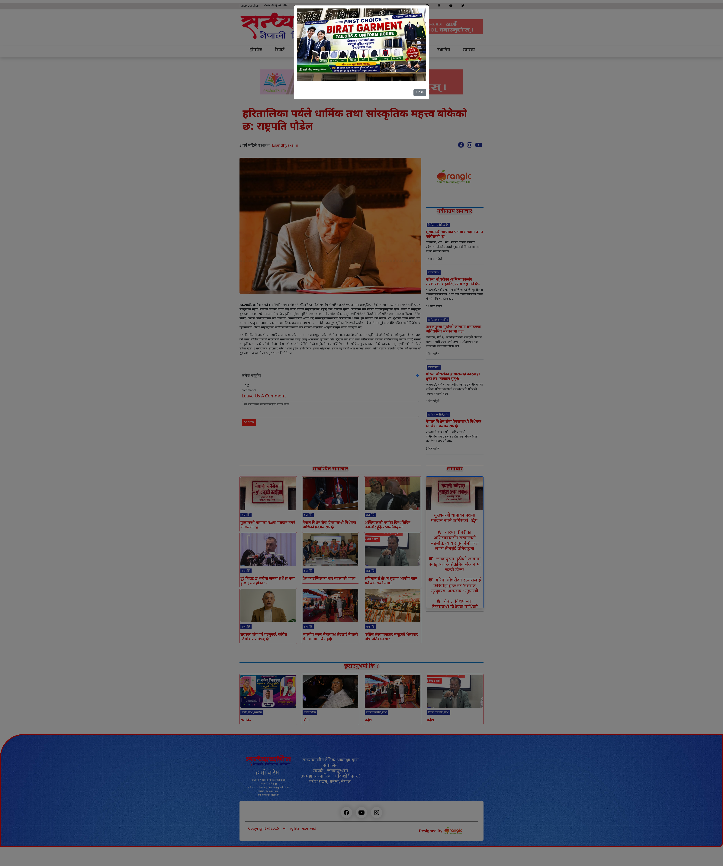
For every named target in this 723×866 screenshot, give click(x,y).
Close (420, 92)
